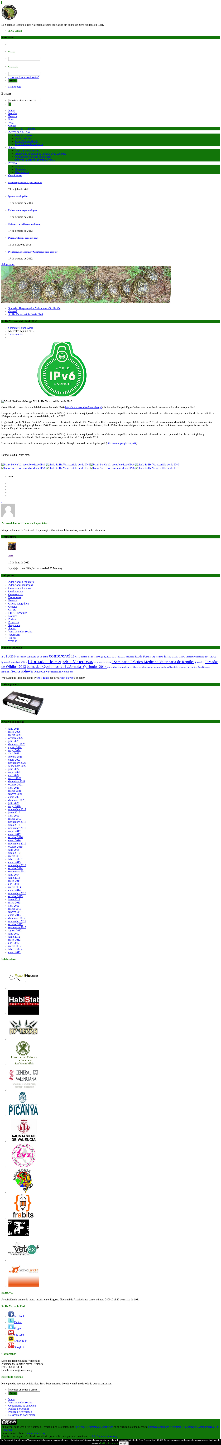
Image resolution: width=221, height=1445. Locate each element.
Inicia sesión (15, 30)
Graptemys (191, 656)
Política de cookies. (109, 1443)
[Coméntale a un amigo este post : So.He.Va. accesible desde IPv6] (157, 468)
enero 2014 (14, 890)
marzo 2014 (14, 887)
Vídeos (19, 166)
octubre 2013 (15, 896)
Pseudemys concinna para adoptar (25, 182)
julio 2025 (13, 741)
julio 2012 (13, 933)
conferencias (62, 655)
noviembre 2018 (17, 821)
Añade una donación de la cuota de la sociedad (40, 153)
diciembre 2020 (16, 800)
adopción (21, 656)
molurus (165, 667)
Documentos (22, 172)
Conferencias (15, 591)
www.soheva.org (36, 1433)
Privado (12, 162)
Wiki (10, 122)
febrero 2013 (15, 911)
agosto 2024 (15, 747)
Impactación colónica (102, 662)
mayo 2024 (14, 750)
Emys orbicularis (118, 657)
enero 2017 (14, 834)
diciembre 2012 (16, 918)
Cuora (77, 657)
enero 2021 (14, 796)
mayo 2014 (14, 880)
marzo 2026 (14, 734)
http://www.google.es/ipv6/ (121, 443)
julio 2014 (13, 874)
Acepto (123, 1443)
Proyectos (13, 622)
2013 (5, 656)
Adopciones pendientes (21, 581)
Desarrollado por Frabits (21, 1414)
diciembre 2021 (16, 781)
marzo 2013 (14, 908)
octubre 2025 (15, 737)
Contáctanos (15, 175)
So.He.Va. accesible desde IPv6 (25, 314)
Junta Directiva (23, 138)
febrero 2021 (15, 793)
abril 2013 (13, 905)
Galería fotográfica (18, 603)
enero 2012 (14, 952)
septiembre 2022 (17, 765)
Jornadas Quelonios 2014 (88, 667)
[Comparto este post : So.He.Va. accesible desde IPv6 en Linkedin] (157, 464)
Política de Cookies (18, 1408)
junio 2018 (14, 824)
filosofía (175, 657)
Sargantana (21, 169)
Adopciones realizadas (20, 584)
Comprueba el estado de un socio (33, 156)
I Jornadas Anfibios (18, 662)
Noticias (12, 113)
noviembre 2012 (17, 921)
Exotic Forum (142, 656)
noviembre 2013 (17, 893)
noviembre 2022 (17, 762)
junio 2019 (14, 812)
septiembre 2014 (17, 871)
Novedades (173, 667)
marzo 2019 (14, 818)
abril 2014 (13, 883)
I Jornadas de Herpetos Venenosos (60, 661)
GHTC (12, 609)
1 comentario (15, 334)
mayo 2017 (14, 831)
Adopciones (8, 264)
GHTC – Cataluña (25, 128)
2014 (13, 656)
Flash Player (66, 677)
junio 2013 (14, 899)
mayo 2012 (14, 939)
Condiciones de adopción (29, 144)
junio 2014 (14, 877)
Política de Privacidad (20, 1411)
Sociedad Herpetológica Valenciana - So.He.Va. (34, 308)
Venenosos (39, 671)
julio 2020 (13, 803)
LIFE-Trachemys (17, 612)
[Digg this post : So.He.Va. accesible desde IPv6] (68, 464)
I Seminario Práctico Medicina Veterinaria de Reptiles (153, 662)
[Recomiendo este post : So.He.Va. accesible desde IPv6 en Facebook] (112, 464)
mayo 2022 (14, 772)
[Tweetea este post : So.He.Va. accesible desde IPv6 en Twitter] (112, 468)
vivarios (12, 640)
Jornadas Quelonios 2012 (48, 666)
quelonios (192, 667)
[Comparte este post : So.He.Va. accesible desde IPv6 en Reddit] (23, 468)
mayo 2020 (14, 806)
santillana (6, 671)
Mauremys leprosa (151, 667)
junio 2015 (14, 852)
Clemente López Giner (20, 327)
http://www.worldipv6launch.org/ (83, 407)
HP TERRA (210, 656)
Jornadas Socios (116, 667)
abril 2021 (13, 787)
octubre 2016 (15, 837)
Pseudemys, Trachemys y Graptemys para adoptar (32, 251)
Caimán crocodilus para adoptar (24, 224)
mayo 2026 (14, 731)
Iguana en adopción (17, 196)
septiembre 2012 (17, 927)
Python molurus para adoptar (22, 210)
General (12, 311)
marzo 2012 (14, 946)
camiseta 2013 (34, 656)
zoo (71, 671)
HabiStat (200, 656)
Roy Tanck (43, 677)
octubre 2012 (15, 924)
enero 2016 (14, 840)
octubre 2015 (15, 846)
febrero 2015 (15, 859)
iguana (5, 662)
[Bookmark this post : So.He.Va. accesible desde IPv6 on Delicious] (23, 464)
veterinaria (53, 671)
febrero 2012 (15, 949)
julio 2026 (13, 728)
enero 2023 (14, 759)
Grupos (12, 125)
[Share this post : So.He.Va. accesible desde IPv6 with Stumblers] (68, 468)
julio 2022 (13, 769)
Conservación (15, 594)
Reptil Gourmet (204, 667)
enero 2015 (14, 862)
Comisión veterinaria (19, 588)
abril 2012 (13, 942)
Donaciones (14, 597)
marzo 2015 (14, 855)
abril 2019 (13, 815)
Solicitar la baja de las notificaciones (35, 159)
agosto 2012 (15, 930)
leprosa (128, 667)
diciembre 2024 (16, 744)
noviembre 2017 (17, 828)
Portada (12, 619)
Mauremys (138, 667)
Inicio (11, 110)
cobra (45, 656)
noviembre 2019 (17, 809)
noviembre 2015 (17, 843)
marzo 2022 (14, 778)
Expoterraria (157, 656)
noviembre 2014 (17, 865)
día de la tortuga (95, 656)
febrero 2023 (15, 756)
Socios (12, 147)
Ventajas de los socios (27, 150)
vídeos (65, 671)
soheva (27, 671)
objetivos (182, 667)
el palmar (107, 657)
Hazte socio (14, 86)
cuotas (84, 656)
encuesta (130, 656)
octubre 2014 (15, 868)
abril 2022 (13, 775)
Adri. (10, 555)
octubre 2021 (15, 784)
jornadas (199, 662)
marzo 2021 (14, 790)
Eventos (12, 116)
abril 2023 (13, 753)
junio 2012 (14, 936)
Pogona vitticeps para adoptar (23, 238)
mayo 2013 (14, 902)
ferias (167, 656)
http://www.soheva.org (104, 1436)
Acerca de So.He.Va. (19, 131)
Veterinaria (14, 634)
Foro (10, 119)
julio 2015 (13, 849)
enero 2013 (14, 914)
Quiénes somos (23, 135)
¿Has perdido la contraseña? (23, 77)
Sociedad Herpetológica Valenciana (94, 1426)
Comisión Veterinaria (26, 141)
